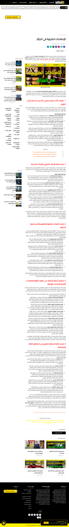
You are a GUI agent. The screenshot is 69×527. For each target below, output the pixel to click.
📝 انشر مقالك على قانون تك (13, 17)
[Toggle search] (4, 2)
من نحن (29, 506)
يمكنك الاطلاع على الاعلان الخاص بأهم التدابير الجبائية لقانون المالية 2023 (49, 412)
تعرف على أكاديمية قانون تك (27, 490)
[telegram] (10, 2)
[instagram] (32, 515)
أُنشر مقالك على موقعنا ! (26, 494)
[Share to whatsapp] (51, 47)
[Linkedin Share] (56, 47)
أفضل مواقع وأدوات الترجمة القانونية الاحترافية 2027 (54, 8)
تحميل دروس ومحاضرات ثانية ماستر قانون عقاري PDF (44, 152)
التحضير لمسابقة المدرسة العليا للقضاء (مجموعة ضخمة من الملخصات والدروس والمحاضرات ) (9, 99)
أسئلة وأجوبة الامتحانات (12, 69)
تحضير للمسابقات (13, 76)
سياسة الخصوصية (27, 502)
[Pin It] (59, 47)
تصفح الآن (46, 523)
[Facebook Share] (64, 47)
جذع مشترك (14, 86)
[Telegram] (3, 523)
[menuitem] (51, 2)
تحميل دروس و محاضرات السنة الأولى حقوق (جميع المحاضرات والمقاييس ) (10, 89)
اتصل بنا (29, 508)
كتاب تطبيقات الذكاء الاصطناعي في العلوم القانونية (10, 202)
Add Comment (58, 433)
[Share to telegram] (48, 47)
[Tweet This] (61, 47)
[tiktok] (38, 517)
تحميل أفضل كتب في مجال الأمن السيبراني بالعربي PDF (10, 64)
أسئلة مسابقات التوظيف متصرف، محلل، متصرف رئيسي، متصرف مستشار (9, 80)
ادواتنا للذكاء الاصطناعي (26, 496)
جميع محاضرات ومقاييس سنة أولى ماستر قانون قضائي (44, 154)
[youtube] (35, 515)
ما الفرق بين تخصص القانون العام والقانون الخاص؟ (44, 156)
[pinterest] (37, 515)
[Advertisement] (45, 23)
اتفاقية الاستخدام (27, 504)
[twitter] (40, 517)
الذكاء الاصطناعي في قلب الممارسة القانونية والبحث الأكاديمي (25, 8)
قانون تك (25, 525)
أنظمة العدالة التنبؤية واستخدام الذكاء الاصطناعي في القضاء (10, 174)
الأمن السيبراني (13, 61)
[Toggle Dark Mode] (6, 2)
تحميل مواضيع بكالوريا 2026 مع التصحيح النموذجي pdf (10, 71)
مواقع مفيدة (28, 500)
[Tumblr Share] (53, 47)
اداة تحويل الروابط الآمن (26, 498)
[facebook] (8, 2)
